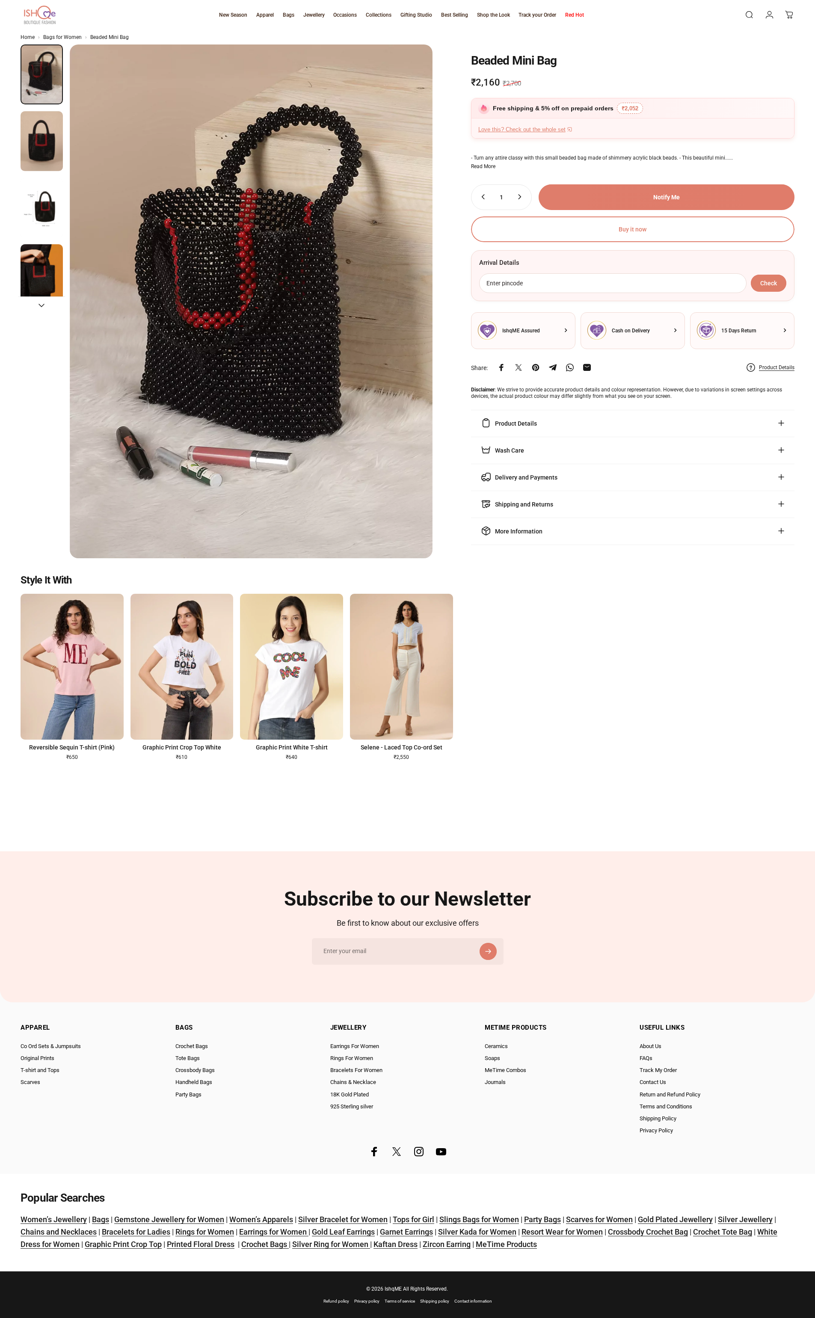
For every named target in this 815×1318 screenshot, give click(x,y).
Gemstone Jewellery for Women (169, 1219)
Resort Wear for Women (562, 1231)
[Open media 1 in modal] (251, 301)
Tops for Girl (413, 1219)
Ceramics (496, 1046)
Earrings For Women (354, 1046)
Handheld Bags (193, 1082)
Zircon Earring (447, 1244)
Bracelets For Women (356, 1070)
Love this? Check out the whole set (522, 129)
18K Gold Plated (349, 1094)
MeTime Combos (505, 1070)
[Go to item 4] (42, 274)
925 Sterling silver (351, 1106)
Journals (495, 1082)
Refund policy (336, 1301)
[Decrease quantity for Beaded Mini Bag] (481, 196)
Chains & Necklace (353, 1082)
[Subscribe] (488, 951)
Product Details (776, 367)
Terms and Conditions (666, 1106)
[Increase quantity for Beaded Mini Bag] (521, 196)
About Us (650, 1046)
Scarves (30, 1082)
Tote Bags (187, 1058)
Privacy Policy (656, 1130)
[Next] (410, 322)
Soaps (492, 1058)
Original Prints (37, 1058)
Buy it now (632, 229)
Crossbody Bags (195, 1070)
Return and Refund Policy (670, 1094)
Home (28, 37)
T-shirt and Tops (40, 1070)
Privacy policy (366, 1301)
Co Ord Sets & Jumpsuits (51, 1046)
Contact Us (653, 1082)
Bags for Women (62, 37)
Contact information (473, 1301)
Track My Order (658, 1070)
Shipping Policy (658, 1118)
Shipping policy (434, 1301)
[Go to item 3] (42, 208)
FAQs (646, 1058)
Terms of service (400, 1301)
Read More (483, 166)
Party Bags (188, 1094)
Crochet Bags (191, 1046)
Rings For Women (351, 1058)
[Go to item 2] (42, 141)
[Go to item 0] (42, 74)
